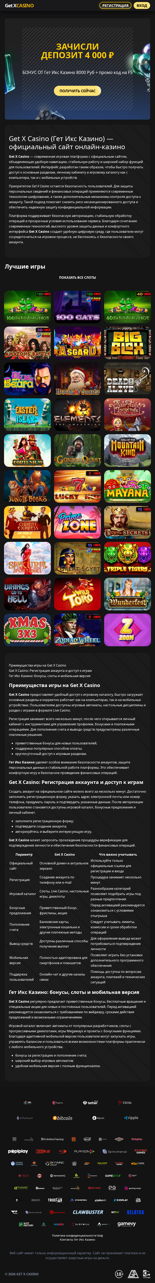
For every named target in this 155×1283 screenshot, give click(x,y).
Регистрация (115, 5)
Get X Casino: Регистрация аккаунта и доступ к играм (50, 670)
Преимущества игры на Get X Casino (37, 665)
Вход (142, 5)
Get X (19, 5)
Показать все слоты (77, 277)
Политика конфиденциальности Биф (77, 1235)
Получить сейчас (77, 90)
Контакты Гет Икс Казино (77, 1239)
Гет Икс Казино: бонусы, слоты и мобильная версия (49, 676)
